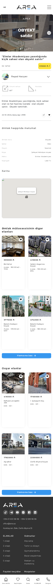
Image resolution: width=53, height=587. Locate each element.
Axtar (28, 583)
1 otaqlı (6, 541)
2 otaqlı (6, 546)
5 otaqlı (6, 561)
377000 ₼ (9, 320)
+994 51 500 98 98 (11, 519)
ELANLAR (37, 583)
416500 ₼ (9, 397)
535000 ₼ (9, 260)
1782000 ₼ (10, 457)
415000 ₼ (35, 260)
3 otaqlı (6, 551)
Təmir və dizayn (31, 546)
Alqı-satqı (28, 541)
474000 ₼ (35, 320)
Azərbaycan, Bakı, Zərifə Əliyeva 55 (17, 528)
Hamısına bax (25, 355)
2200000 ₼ (36, 457)
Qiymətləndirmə (32, 551)
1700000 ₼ (36, 397)
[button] (4, 33)
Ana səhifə (6, 583)
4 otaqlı (6, 556)
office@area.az (9, 524)
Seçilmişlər (18, 583)
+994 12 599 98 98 (28, 519)
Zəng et (48, 583)
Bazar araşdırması (32, 556)
